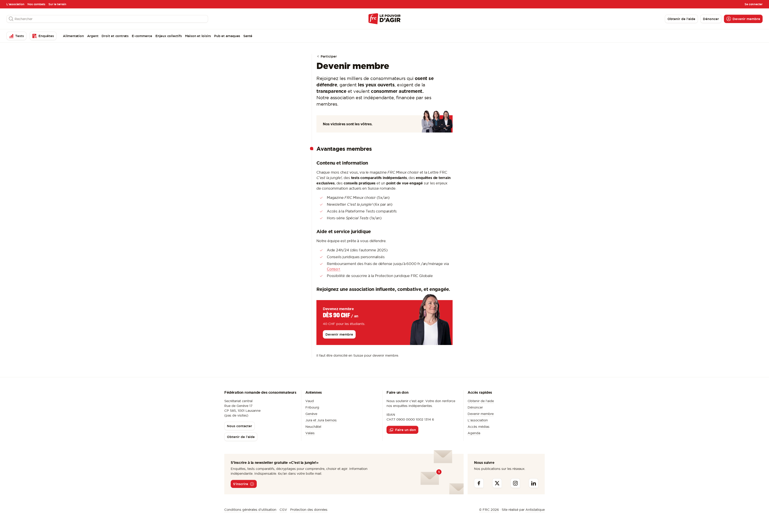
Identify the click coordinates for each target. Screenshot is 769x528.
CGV (283, 509)
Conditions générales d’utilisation (250, 509)
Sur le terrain (57, 4)
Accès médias (478, 426)
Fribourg (312, 407)
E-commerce (142, 36)
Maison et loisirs (198, 36)
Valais (310, 433)
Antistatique (535, 509)
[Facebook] (479, 483)
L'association (15, 4)
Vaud (309, 401)
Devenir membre (481, 414)
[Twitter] (497, 483)
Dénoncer (475, 407)
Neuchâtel (313, 426)
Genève (311, 414)
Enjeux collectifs (168, 36)
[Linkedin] (533, 483)
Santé (247, 36)
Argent (93, 36)
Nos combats (36, 4)
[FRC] (384, 18)
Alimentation (73, 36)
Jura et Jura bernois (321, 420)
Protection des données (308, 509)
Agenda (474, 433)
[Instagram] (515, 483)
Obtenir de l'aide (481, 401)
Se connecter (754, 4)
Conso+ (333, 269)
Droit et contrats (115, 36)
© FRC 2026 (489, 509)
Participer (328, 56)
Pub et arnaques (227, 36)
